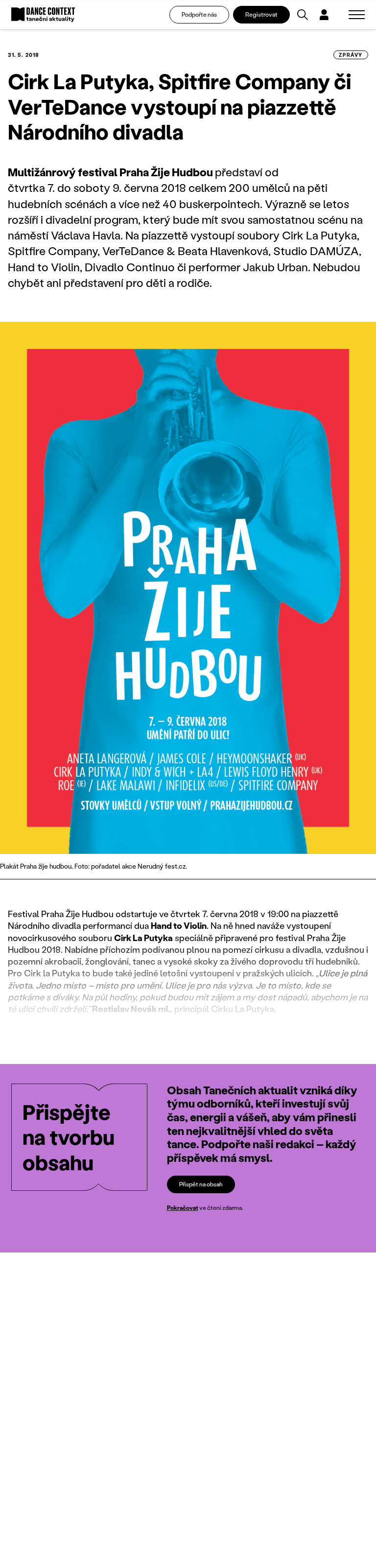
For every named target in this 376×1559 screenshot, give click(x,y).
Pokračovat (182, 1207)
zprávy (351, 54)
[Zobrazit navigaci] (357, 15)
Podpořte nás (199, 14)
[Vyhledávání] (302, 15)
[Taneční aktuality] (43, 15)
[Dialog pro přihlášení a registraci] (324, 15)
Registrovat (261, 14)
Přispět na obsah (201, 1184)
